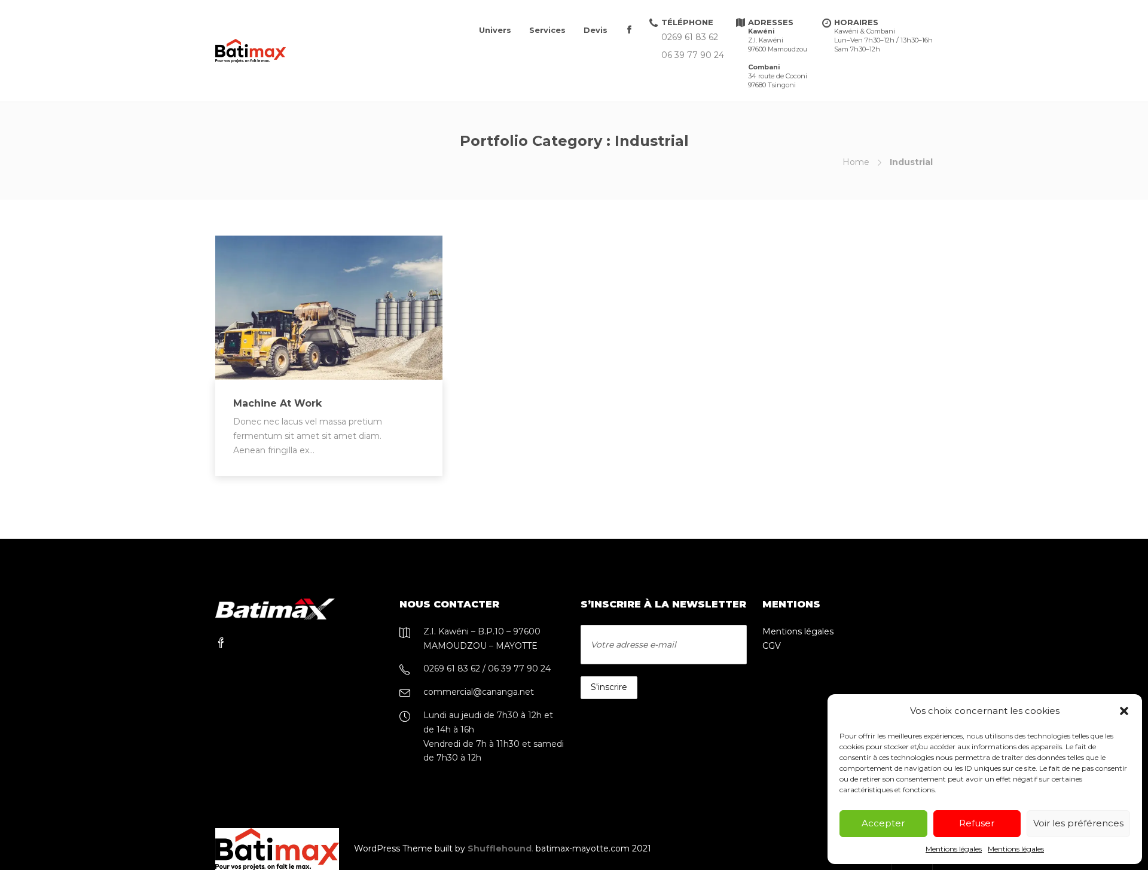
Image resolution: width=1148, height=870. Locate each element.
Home (855, 162)
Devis (595, 30)
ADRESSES (777, 53)
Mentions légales (954, 848)
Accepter (883, 823)
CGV (771, 645)
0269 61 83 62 (689, 37)
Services (547, 30)
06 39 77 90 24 (692, 55)
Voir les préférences (1078, 823)
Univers (495, 30)
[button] (1124, 711)
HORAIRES (883, 35)
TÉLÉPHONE (687, 22)
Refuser (976, 823)
